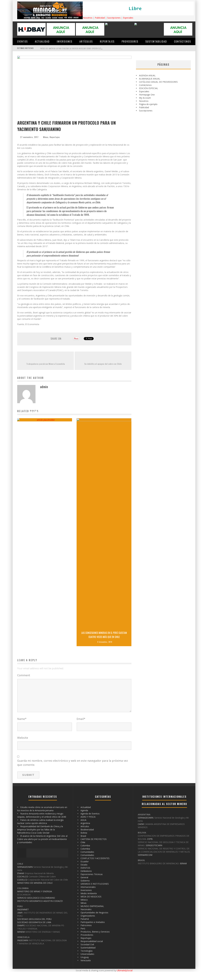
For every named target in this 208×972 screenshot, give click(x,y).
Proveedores (130, 41)
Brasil (83, 835)
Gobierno (85, 880)
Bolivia (84, 832)
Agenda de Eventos (90, 813)
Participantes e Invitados (93, 922)
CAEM (141, 824)
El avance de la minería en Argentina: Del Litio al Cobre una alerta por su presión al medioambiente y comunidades (42, 839)
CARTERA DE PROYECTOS (94, 839)
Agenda (84, 810)
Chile (83, 842)
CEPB (150, 839)
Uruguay (85, 957)
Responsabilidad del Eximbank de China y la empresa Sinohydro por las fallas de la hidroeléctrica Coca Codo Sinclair (92, 48)
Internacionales (88, 887)
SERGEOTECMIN (154, 845)
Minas (45, 137)
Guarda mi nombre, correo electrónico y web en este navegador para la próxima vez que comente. (72, 763)
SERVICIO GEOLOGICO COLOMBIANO (36, 897)
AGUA (83, 820)
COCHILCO (22, 876)
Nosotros (87, 17)
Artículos (86, 41)
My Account (145, 97)
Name (21, 719)
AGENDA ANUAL (147, 75)
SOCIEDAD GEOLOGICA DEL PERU (34, 919)
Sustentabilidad (156, 41)
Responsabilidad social (92, 941)
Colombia (85, 845)
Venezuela (86, 960)
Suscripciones (114, 17)
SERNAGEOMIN (25, 866)
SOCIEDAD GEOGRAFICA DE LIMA (34, 922)
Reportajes (107, 41)
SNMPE (21, 925)
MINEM (21, 931)
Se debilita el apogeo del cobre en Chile (103, 363)
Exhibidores (86, 871)
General (84, 877)
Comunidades (87, 851)
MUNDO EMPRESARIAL (92, 906)
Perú (83, 928)
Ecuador (85, 861)
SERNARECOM (145, 854)
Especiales (128, 17)
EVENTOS (22, 41)
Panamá (85, 918)
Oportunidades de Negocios (94, 912)
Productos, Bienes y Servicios (95, 931)
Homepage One (147, 94)
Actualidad (42, 41)
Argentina (85, 823)
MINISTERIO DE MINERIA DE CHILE (35, 882)
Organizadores (88, 915)
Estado (84, 864)
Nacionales (86, 909)
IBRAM (183, 863)
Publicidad (100, 17)
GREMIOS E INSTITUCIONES (95, 883)
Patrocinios (86, 925)
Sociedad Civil (87, 944)
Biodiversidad (87, 829)
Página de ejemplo (148, 104)
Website (22, 737)
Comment (23, 675)
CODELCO (22, 879)
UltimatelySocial (124, 970)
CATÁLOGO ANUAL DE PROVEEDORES (158, 81)
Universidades (87, 954)
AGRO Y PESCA (88, 816)
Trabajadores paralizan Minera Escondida (45, 363)
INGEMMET (23, 909)
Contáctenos (182, 41)
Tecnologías (87, 950)
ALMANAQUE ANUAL (149, 78)
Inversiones (64, 41)
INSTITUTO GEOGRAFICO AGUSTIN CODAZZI (40, 901)
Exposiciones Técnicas (92, 874)
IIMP (20, 912)
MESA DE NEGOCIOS (91, 896)
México (84, 899)
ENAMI (20, 873)
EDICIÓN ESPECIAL (148, 88)
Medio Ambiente (89, 893)
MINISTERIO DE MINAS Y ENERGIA (34, 891)
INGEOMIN (22, 940)
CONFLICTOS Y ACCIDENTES (95, 858)
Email (81, 719)
